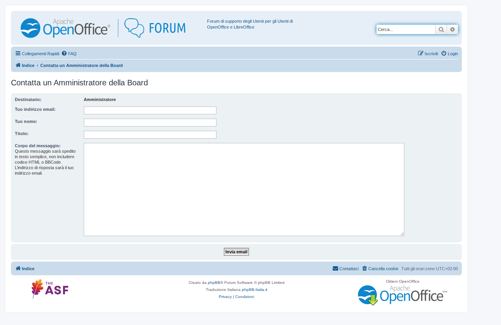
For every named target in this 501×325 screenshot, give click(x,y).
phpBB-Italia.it (254, 289)
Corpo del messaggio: (38, 145)
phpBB (214, 282)
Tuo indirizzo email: (35, 109)
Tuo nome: (26, 121)
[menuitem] (69, 53)
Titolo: (22, 133)
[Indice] (110, 28)
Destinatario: (28, 99)
